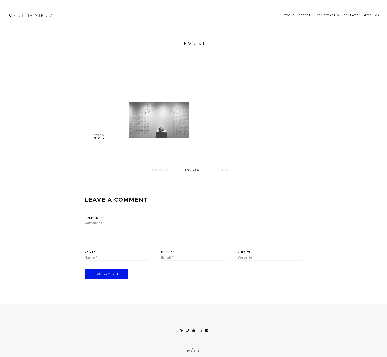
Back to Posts (193, 170)
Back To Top (194, 351)
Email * (166, 252)
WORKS (289, 15)
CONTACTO (351, 15)
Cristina (99, 138)
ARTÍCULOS (371, 15)
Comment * (94, 217)
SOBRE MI (305, 15)
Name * (90, 252)
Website (244, 252)
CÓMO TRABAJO (328, 15)
